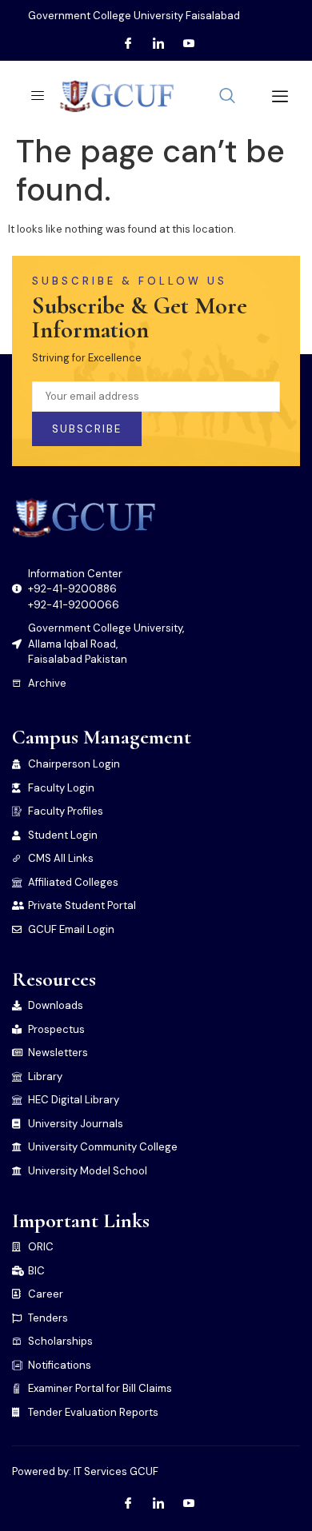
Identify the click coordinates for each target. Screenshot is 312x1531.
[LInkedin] (158, 44)
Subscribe (87, 429)
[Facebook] (128, 44)
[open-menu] (32, 96)
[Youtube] (189, 44)
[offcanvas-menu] (274, 96)
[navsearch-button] (227, 97)
